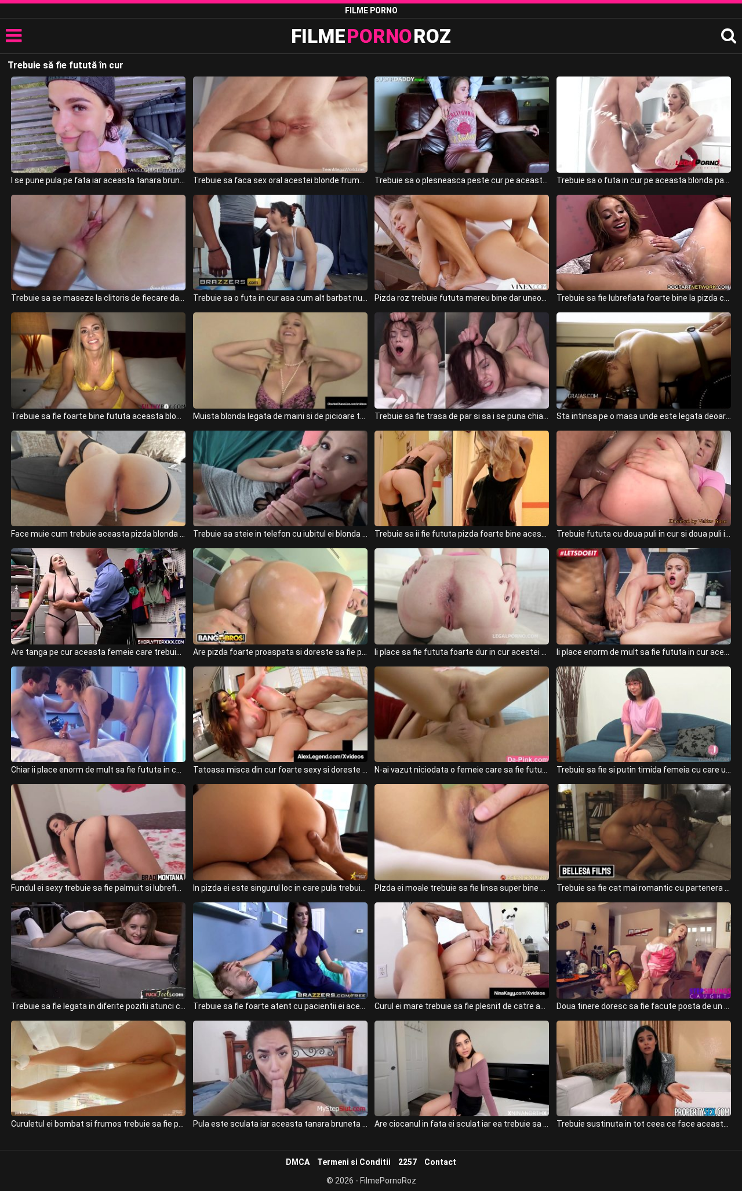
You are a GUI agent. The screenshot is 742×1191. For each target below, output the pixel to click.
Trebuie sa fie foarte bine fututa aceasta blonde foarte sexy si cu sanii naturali (98, 416)
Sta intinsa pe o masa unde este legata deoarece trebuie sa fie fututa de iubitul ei (643, 416)
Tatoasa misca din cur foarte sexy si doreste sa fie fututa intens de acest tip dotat (280, 769)
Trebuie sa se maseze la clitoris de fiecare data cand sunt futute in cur (98, 298)
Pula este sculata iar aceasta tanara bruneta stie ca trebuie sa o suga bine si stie (280, 1123)
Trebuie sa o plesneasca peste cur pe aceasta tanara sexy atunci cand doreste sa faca (461, 180)
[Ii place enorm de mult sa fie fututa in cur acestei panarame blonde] (643, 596)
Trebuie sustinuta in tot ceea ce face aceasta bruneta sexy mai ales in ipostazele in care (643, 1123)
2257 (407, 1162)
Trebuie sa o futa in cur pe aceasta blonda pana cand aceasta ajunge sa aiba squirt (643, 180)
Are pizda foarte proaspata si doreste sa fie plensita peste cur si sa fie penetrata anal (280, 652)
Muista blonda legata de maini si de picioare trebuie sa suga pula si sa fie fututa (280, 416)
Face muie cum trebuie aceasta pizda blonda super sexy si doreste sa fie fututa (98, 533)
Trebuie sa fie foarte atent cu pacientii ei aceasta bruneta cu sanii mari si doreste (280, 1006)
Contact (440, 1162)
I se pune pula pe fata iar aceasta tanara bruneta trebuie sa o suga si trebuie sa (98, 180)
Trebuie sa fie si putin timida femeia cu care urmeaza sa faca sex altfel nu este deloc (643, 769)
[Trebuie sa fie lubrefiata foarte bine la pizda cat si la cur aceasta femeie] (643, 243)
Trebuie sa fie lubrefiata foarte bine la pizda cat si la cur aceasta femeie (643, 298)
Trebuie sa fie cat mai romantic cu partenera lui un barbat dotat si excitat (643, 888)
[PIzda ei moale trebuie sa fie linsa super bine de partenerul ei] (461, 832)
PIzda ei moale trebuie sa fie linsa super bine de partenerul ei (461, 888)
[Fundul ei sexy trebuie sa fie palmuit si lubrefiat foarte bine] (98, 832)
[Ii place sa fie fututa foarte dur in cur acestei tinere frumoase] (461, 596)
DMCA (298, 1162)
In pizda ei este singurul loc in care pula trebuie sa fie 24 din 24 (280, 888)
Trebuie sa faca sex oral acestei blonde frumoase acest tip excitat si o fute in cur (280, 180)
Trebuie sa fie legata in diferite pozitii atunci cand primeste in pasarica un (98, 1006)
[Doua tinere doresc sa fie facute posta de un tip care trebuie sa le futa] (643, 950)
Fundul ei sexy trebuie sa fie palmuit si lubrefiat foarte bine (98, 888)
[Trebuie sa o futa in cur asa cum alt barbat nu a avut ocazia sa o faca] (280, 243)
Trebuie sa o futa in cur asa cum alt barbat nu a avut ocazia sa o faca (280, 298)
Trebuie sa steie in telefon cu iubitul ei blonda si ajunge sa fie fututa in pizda (280, 533)
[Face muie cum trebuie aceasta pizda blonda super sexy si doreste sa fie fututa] (98, 479)
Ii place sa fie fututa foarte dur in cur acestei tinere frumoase (461, 652)
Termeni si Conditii (354, 1162)
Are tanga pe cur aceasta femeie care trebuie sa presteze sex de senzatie (98, 652)
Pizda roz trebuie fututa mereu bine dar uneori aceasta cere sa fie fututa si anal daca (461, 298)
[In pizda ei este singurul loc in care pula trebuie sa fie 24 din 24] (280, 832)
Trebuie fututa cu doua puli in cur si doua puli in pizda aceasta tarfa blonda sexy (643, 533)
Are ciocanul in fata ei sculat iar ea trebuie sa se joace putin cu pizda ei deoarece (461, 1123)
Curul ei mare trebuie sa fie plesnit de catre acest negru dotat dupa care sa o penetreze (461, 1006)
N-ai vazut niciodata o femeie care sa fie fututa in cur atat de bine (461, 769)
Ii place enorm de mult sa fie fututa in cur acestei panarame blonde (643, 652)
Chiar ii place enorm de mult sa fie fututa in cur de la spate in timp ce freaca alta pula (98, 769)
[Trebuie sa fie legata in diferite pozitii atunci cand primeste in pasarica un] (98, 950)
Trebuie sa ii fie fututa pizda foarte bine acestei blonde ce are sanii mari (461, 533)
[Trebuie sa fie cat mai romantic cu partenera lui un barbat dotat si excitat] (643, 832)
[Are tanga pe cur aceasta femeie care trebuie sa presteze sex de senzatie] (98, 596)
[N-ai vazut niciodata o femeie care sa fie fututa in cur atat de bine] (461, 714)
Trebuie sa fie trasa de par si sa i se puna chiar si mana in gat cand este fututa (461, 416)
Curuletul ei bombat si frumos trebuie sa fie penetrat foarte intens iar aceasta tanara (98, 1123)
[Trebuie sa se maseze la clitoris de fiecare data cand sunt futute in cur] (98, 243)
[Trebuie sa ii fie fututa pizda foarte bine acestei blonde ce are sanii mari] (461, 479)
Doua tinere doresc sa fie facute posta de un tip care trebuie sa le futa (643, 1006)
